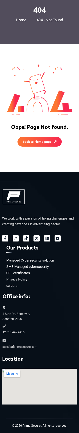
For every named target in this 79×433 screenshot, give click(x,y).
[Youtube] (58, 238)
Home (22, 20)
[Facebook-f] (5, 238)
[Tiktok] (26, 238)
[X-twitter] (36, 238)
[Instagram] (16, 238)
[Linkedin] (47, 238)
